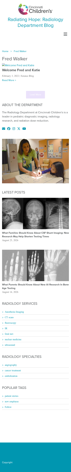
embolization (11, 375)
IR (6, 328)
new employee (12, 401)
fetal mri (9, 333)
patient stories (11, 396)
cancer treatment (13, 370)
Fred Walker (20, 51)
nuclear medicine (13, 339)
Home (5, 51)
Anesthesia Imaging (14, 311)
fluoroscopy (10, 322)
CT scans (9, 317)
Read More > (9, 80)
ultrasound (10, 344)
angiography (11, 364)
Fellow (8, 407)
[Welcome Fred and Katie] (18, 65)
